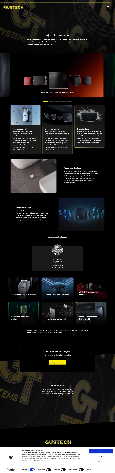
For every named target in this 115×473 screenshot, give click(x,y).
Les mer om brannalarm (90, 143)
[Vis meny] (108, 7)
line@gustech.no (57, 265)
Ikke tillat (101, 462)
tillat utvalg (101, 456)
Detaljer (89, 469)
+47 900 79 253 (57, 267)
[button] (45, 101)
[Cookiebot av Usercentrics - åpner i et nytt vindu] (11, 469)
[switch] (48, 469)
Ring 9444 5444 (57, 362)
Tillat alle (101, 451)
